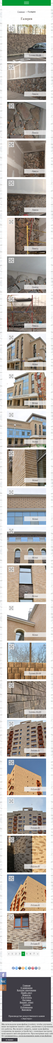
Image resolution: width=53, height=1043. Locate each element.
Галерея (26, 1005)
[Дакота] (26, 81)
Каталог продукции (26, 990)
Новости (26, 995)
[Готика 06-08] (26, 43)
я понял (9, 1040)
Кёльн (35, 364)
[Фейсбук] (3, 975)
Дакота (35, 94)
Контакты (26, 1009)
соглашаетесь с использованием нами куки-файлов (28, 1036)
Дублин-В (35, 750)
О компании (27, 988)
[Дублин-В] (26, 738)
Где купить (26, 997)
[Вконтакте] (3, 981)
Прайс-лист (26, 993)
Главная (21, 12)
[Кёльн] (26, 352)
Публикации (26, 1007)
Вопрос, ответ (26, 1002)
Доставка (26, 1000)
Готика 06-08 (35, 55)
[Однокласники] (3, 988)
